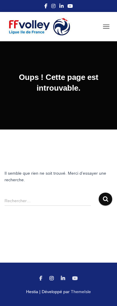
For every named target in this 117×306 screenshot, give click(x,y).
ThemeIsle (81, 291)
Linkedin (61, 7)
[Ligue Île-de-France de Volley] (42, 26)
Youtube (70, 7)
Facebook (45, 7)
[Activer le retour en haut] (105, 294)
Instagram (53, 7)
